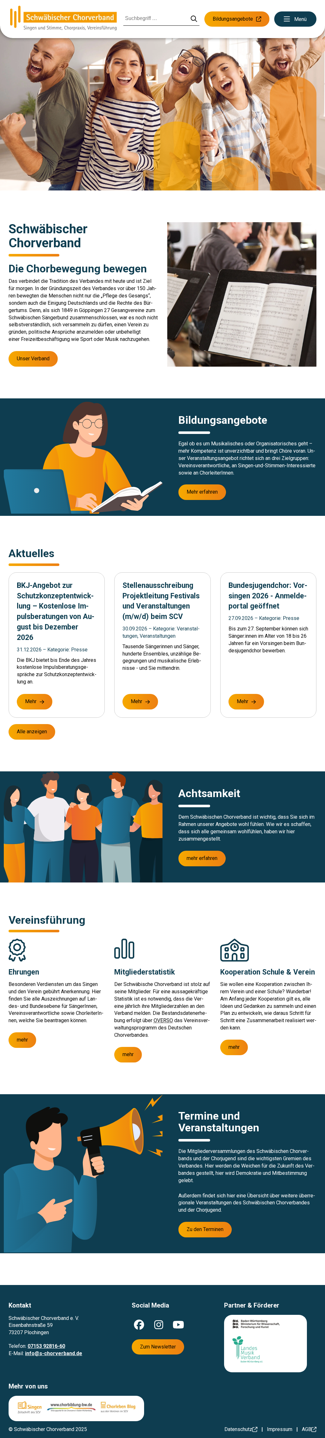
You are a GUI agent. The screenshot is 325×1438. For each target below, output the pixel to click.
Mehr (30, 701)
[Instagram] (158, 1324)
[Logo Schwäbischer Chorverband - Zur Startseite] (63, 19)
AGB (306, 1429)
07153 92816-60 (46, 1346)
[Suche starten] (194, 19)
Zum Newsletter (158, 1347)
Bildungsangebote (233, 19)
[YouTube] (178, 1324)
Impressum (279, 1429)
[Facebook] (139, 1324)
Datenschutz (238, 1429)
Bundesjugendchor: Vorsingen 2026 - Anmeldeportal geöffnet (268, 596)
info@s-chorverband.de (53, 1353)
